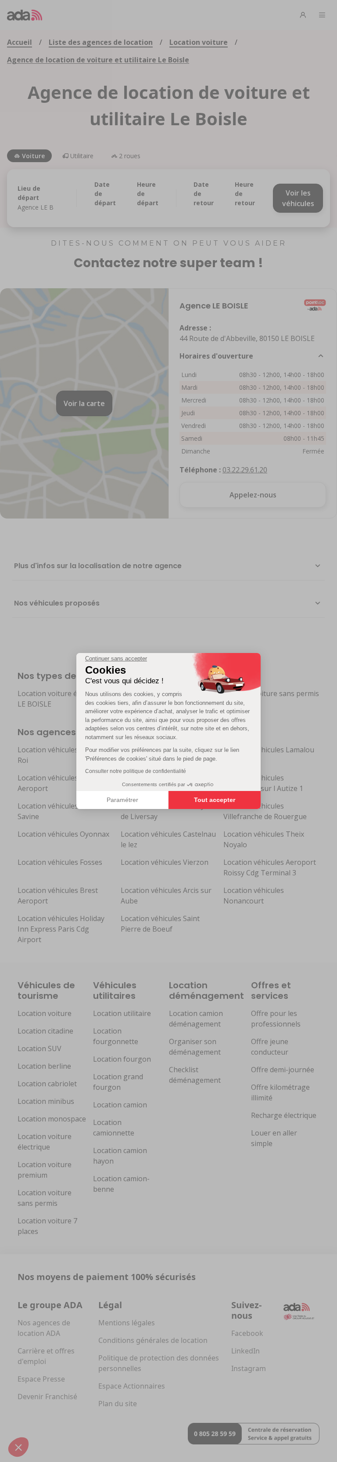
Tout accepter (214, 799)
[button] (18, 1447)
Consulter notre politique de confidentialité (135, 771)
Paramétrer (122, 799)
